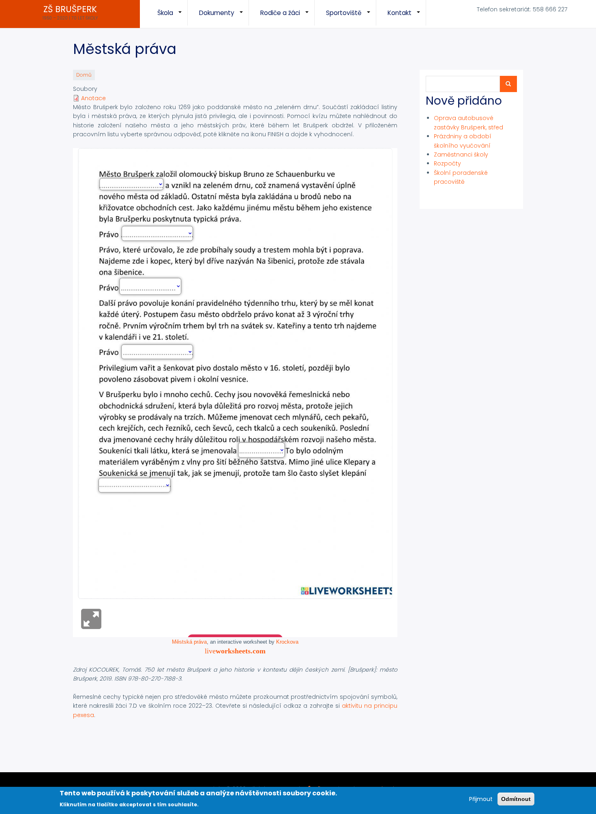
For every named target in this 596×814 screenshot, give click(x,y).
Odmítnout (516, 799)
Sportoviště (351, 17)
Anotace (93, 98)
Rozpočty (447, 163)
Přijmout (481, 799)
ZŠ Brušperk (70, 9)
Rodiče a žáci (287, 17)
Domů (84, 75)
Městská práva (189, 642)
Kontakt (407, 17)
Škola (172, 17)
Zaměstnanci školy (461, 154)
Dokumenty (224, 17)
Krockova (287, 642)
